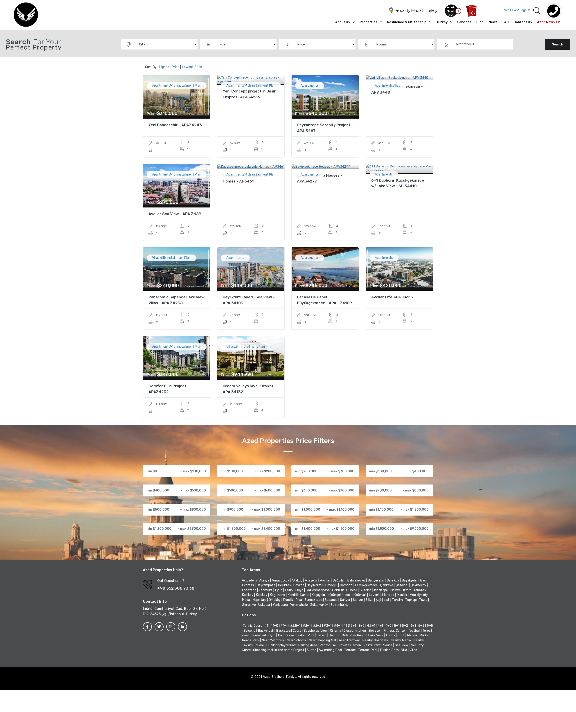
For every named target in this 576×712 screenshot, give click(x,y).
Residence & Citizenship (406, 22)
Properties (368, 22)
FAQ (505, 22)
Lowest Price (192, 67)
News (493, 22)
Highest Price (169, 67)
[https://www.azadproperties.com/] (26, 15)
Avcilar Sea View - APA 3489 (174, 214)
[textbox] (475, 44)
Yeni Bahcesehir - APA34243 (175, 125)
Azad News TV (548, 22)
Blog (480, 22)
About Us (342, 22)
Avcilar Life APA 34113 (392, 297)
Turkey (442, 22)
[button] (536, 11)
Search (557, 44)
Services (464, 22)
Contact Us (523, 22)
